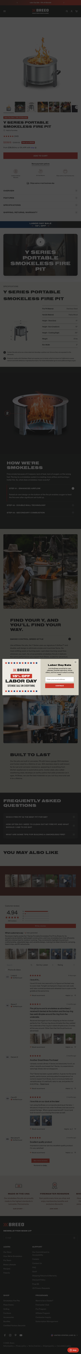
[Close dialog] (75, 662)
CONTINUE (59, 686)
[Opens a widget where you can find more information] (73, 1350)
